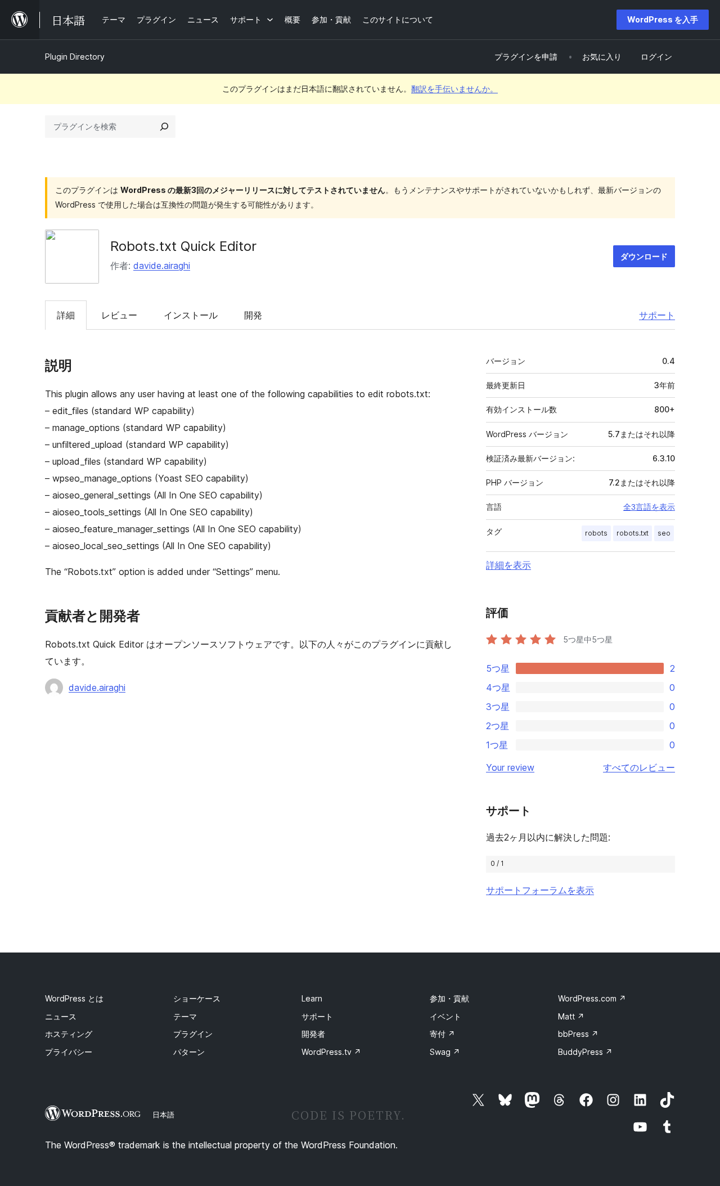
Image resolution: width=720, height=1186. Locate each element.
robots (596, 533)
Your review (510, 767)
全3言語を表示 (649, 506)
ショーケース (196, 998)
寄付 (442, 1034)
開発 (253, 315)
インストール (191, 315)
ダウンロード (644, 256)
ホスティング (68, 1034)
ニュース (60, 1016)
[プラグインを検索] (164, 126)
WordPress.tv (331, 1052)
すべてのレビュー (639, 767)
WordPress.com (592, 998)
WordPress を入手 (662, 19)
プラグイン (193, 1034)
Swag (445, 1052)
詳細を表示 (508, 564)
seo (664, 533)
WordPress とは (74, 998)
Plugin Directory (75, 56)
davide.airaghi (161, 265)
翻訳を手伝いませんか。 (454, 88)
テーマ (185, 1016)
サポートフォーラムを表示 (540, 890)
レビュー (119, 315)
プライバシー (68, 1052)
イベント (445, 1016)
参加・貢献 (449, 998)
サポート (657, 315)
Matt (571, 1016)
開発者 (313, 1034)
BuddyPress (585, 1052)
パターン (189, 1052)
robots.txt (632, 533)
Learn (312, 998)
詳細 (66, 315)
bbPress (578, 1034)
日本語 (163, 1114)
